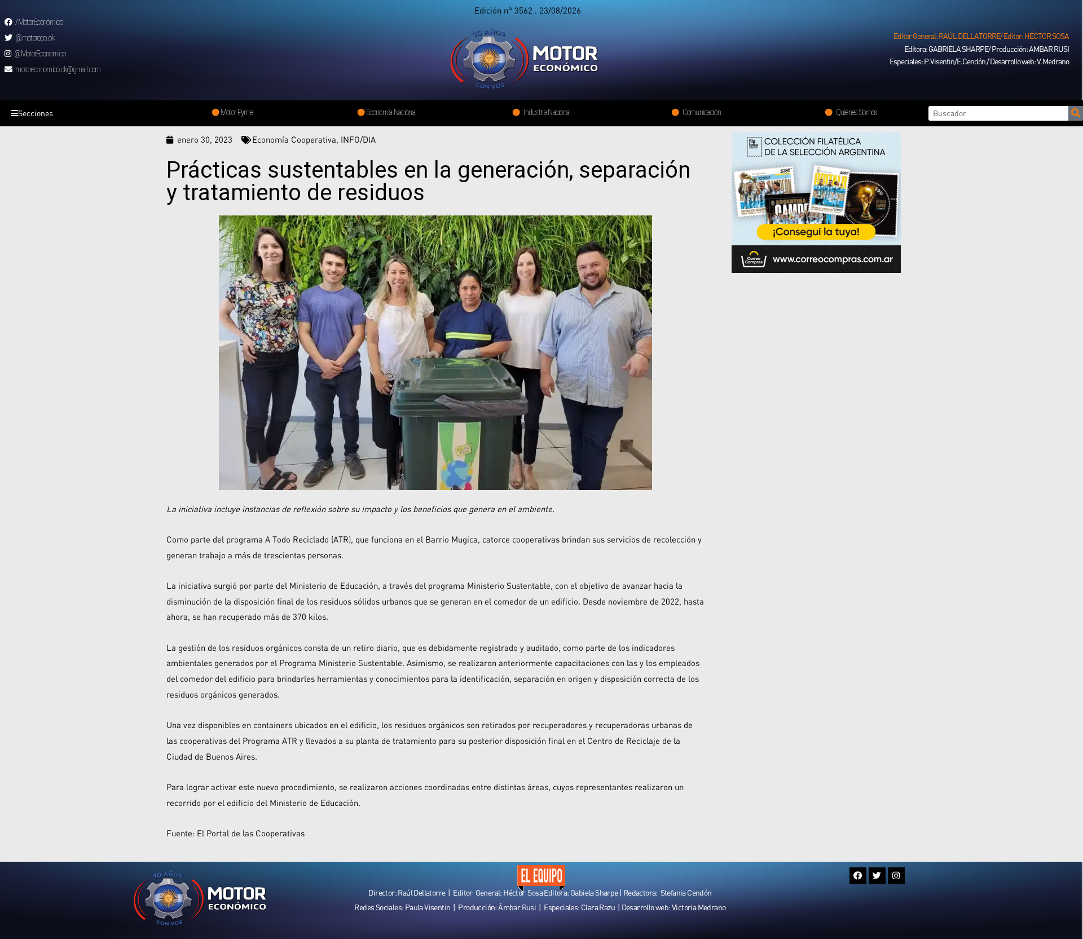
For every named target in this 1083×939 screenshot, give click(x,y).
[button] (981, 36)
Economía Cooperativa (294, 139)
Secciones (35, 113)
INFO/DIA (358, 139)
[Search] (1075, 113)
